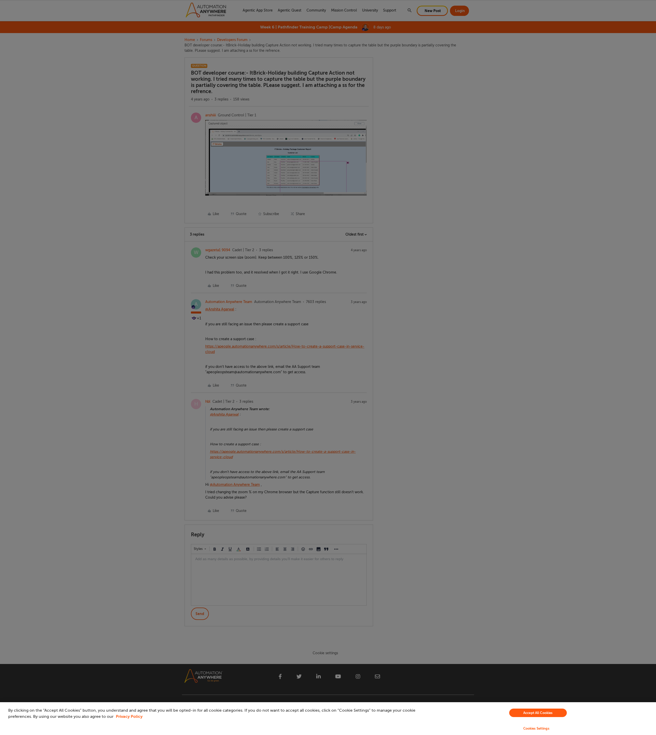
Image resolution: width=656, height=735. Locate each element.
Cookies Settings (536, 728)
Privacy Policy (129, 716)
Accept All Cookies (537, 713)
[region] (328, 718)
